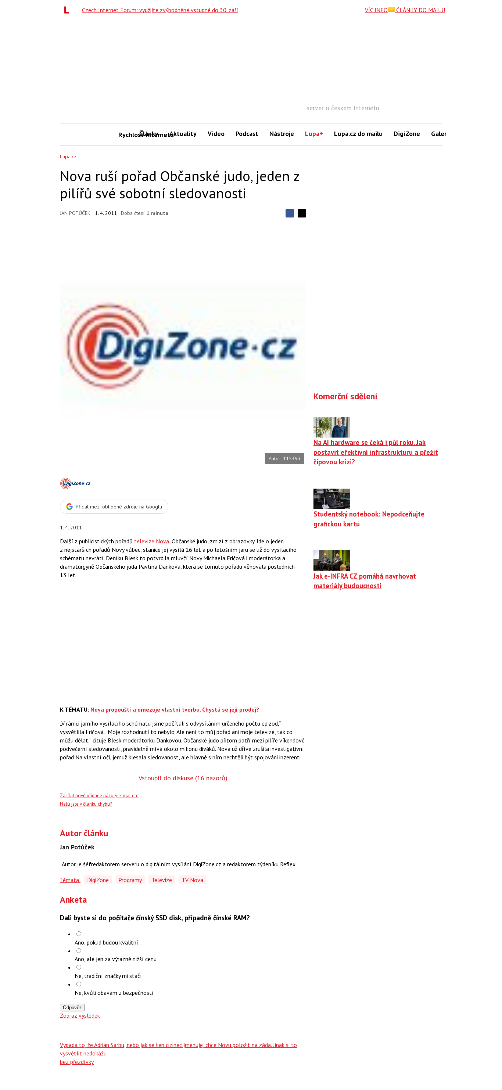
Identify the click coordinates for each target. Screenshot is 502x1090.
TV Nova (192, 880)
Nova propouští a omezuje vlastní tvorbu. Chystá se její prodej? (174, 709)
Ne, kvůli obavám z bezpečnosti (114, 992)
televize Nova (151, 541)
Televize (161, 880)
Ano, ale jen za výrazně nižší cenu (116, 959)
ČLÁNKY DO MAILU (420, 10)
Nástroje (281, 133)
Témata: (70, 880)
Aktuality (183, 133)
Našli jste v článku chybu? (86, 804)
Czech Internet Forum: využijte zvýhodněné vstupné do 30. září (160, 10)
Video (216, 133)
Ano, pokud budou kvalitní (106, 942)
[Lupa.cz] (68, 10)
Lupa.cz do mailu (358, 133)
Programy (130, 880)
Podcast (247, 133)
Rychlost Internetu (126, 134)
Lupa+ (314, 133)
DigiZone (407, 133)
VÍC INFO (376, 10)
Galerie (441, 133)
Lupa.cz (68, 156)
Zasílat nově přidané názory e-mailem (99, 795)
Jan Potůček (75, 213)
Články (148, 133)
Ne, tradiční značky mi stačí (108, 975)
